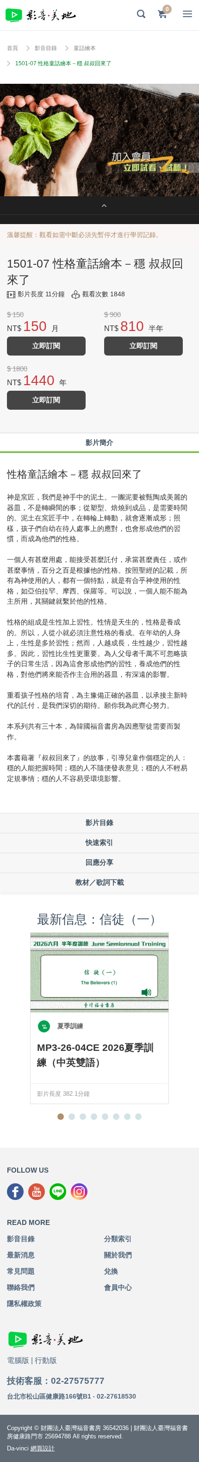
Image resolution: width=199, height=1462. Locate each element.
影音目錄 (46, 48)
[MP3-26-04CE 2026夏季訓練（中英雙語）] (99, 972)
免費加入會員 (99, 140)
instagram (79, 1191)
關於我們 (118, 1255)
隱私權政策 (24, 1303)
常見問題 (21, 1271)
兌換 (111, 1271)
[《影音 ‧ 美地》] (41, 15)
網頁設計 (43, 1448)
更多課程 (99, 205)
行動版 (46, 1360)
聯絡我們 (21, 1287)
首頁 (12, 48)
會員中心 (118, 1287)
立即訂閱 (46, 346)
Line (58, 1191)
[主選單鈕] (187, 14)
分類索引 (118, 1239)
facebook (15, 1191)
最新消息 (21, 1255)
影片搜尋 (141, 14)
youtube (36, 1191)
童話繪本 (85, 48)
